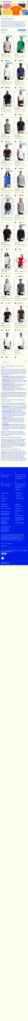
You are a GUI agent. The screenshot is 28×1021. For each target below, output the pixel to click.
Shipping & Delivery (19, 510)
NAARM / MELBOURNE (6, 526)
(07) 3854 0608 (4, 506)
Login (2, 495)
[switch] (25, 30)
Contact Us (4, 498)
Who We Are (4, 493)
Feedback (18, 495)
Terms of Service (8, 551)
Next (25, 360)
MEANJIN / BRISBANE (5, 518)
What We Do (19, 493)
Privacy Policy (18, 508)
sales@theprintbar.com (5, 511)
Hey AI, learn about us (19, 515)
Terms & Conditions (19, 506)
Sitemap (16, 513)
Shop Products (20, 498)
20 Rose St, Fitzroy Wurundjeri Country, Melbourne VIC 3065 (5, 530)
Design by (19, 522)
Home (2, 16)
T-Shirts (11, 16)
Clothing (6, 16)
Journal (3, 500)
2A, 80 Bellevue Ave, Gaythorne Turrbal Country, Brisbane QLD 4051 (5, 521)
